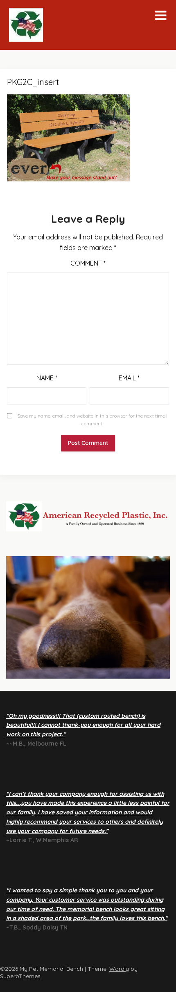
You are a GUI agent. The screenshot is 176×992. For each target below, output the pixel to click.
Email (129, 378)
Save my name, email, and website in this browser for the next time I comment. (92, 420)
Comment (88, 263)
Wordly (119, 968)
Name (46, 378)
